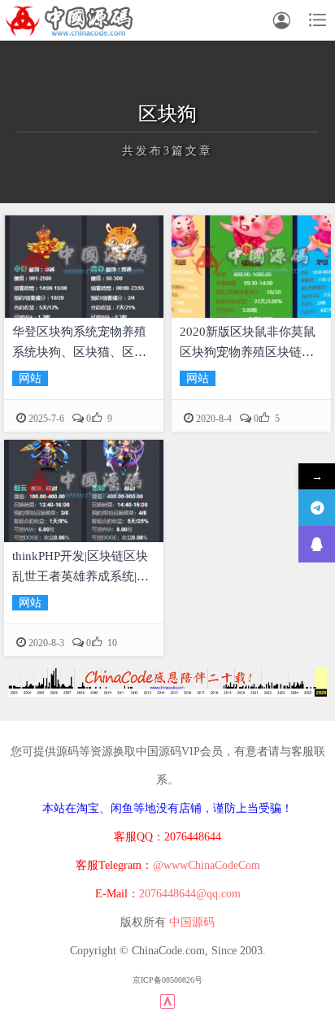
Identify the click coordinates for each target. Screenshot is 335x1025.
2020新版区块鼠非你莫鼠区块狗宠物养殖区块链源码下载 (247, 352)
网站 (30, 378)
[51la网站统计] (167, 1000)
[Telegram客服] (316, 507)
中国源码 (192, 922)
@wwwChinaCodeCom (206, 865)
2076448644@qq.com (190, 894)
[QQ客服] (316, 544)
